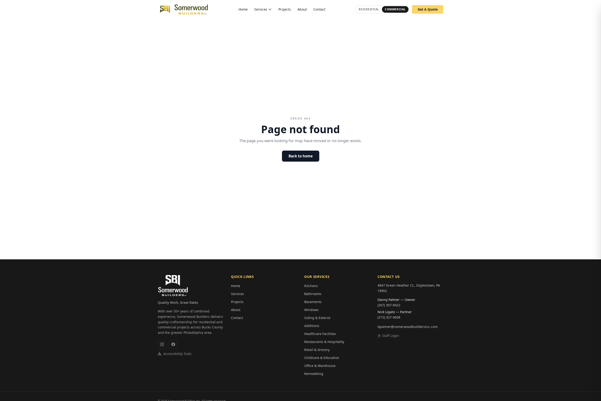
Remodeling (313, 373)
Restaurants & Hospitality (324, 341)
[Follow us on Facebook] (173, 344)
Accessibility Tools (177, 353)
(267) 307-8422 (389, 305)
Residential (369, 9)
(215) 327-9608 (389, 317)
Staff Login (390, 335)
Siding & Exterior (317, 317)
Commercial (395, 9)
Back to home (301, 156)
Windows (311, 310)
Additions (311, 325)
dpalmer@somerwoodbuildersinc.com (408, 326)
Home (243, 9)
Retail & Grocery (317, 349)
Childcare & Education (321, 357)
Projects (284, 9)
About (302, 9)
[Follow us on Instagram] (162, 344)
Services (260, 9)
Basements (313, 302)
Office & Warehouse (319, 365)
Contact (319, 9)
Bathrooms (312, 294)
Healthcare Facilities (320, 333)
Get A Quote (428, 9)
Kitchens (311, 286)
